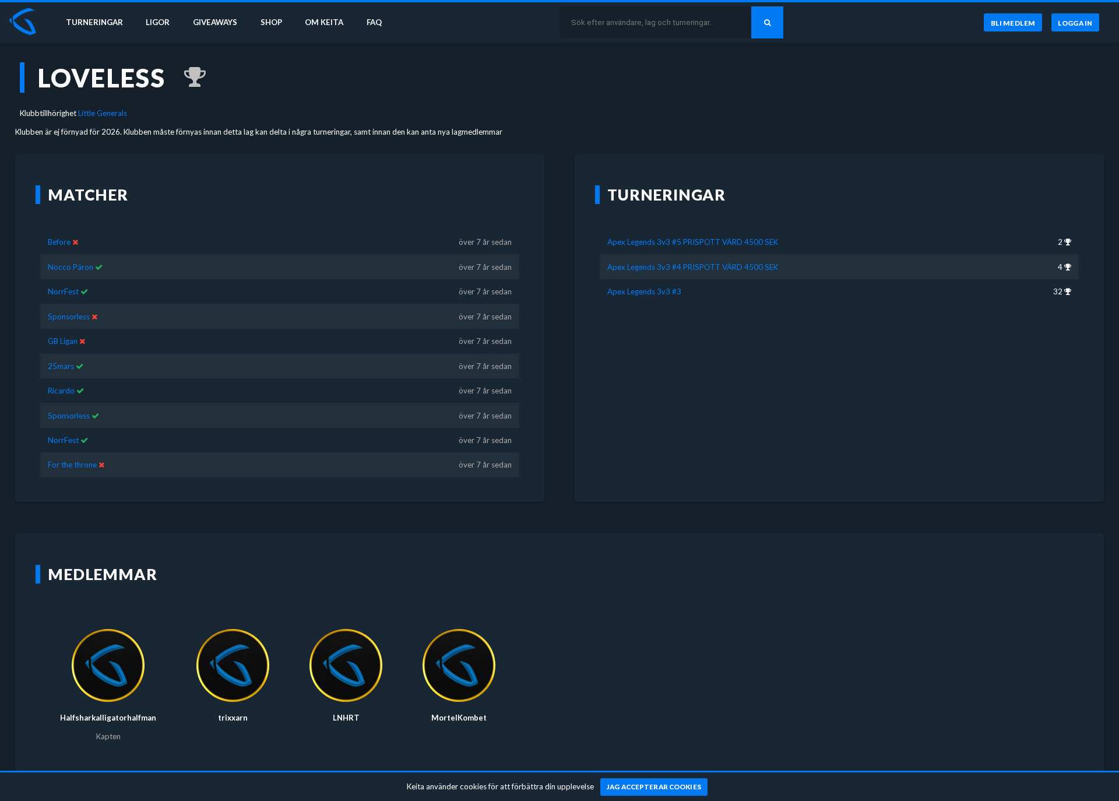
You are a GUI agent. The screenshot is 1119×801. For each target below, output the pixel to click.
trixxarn (233, 717)
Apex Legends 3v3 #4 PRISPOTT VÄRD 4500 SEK (692, 267)
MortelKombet (459, 717)
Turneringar (94, 22)
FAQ (374, 22)
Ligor (158, 22)
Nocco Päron (70, 267)
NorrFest (63, 291)
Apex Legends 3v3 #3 (644, 291)
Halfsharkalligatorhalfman (108, 717)
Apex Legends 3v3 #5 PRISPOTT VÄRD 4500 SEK (692, 242)
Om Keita (324, 22)
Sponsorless (69, 316)
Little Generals (102, 113)
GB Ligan (63, 341)
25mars (61, 366)
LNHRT (346, 717)
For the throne (72, 464)
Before (59, 242)
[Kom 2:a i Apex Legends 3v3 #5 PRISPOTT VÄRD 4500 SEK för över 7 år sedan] (189, 77)
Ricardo (61, 390)
